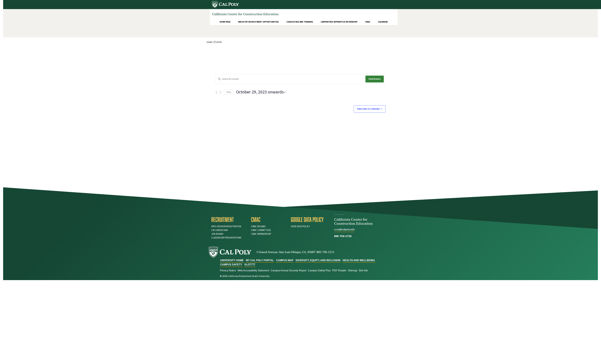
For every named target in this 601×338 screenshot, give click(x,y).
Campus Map (284, 260)
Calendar (383, 21)
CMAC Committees (261, 230)
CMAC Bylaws (258, 226)
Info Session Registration (226, 226)
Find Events (375, 79)
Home (209, 42)
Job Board (217, 234)
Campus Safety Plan (319, 270)
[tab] (229, 220)
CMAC (367, 21)
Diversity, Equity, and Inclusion (318, 260)
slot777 (249, 264)
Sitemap (352, 270)
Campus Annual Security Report (288, 270)
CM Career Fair (219, 230)
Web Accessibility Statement (253, 270)
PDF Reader (339, 270)
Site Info (363, 270)
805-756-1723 (343, 236)
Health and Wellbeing (359, 260)
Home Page (225, 21)
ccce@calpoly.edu (344, 229)
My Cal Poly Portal (260, 260)
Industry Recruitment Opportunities (258, 21)
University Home (232, 260)
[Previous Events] (216, 92)
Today (228, 92)
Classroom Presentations (226, 237)
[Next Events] (220, 92)
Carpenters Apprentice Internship (339, 21)
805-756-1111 (325, 252)
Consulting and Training (299, 21)
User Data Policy (300, 226)
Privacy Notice (228, 270)
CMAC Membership (261, 234)
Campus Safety (231, 264)
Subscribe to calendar (368, 108)
